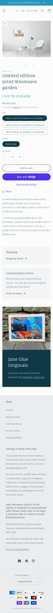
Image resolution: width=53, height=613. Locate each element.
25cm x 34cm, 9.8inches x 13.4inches (25, 118)
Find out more (14, 293)
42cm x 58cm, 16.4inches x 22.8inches (25, 132)
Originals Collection (33, 377)
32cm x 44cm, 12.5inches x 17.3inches (25, 125)
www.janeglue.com (22, 608)
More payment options (26, 184)
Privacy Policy (13, 430)
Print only (11, 144)
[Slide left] (20, 65)
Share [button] (9, 191)
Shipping (16, 107)
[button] (3, 10)
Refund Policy (13, 417)
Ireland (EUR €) (25, 581)
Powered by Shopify (35, 608)
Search (9, 410)
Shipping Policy (14, 258)
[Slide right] (33, 65)
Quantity (6, 151)
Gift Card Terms (14, 424)
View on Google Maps (17, 549)
